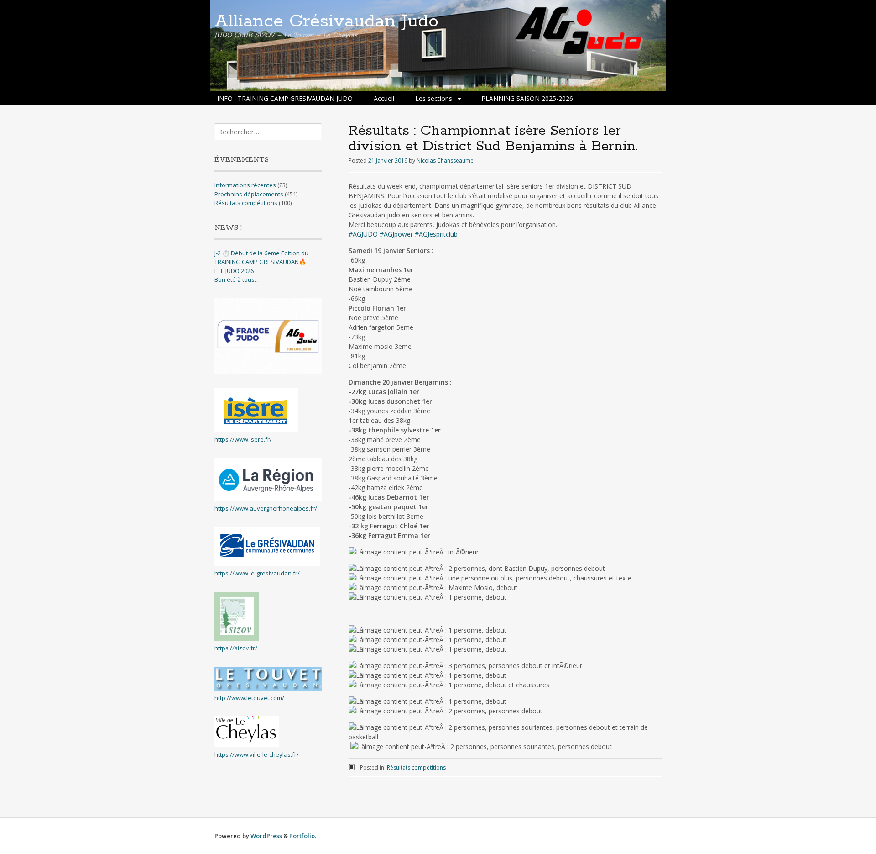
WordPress (266, 836)
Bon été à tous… (237, 279)
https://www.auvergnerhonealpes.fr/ (265, 508)
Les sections (433, 98)
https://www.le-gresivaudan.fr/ (257, 573)
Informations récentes (245, 185)
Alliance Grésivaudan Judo (326, 21)
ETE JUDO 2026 (234, 271)
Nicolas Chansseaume (445, 160)
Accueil (384, 98)
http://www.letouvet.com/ (249, 698)
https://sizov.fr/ (235, 648)
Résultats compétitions (416, 767)
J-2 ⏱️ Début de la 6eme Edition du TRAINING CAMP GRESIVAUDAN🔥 (261, 257)
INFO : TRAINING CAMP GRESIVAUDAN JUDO (285, 98)
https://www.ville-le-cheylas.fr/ (256, 754)
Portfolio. (302, 836)
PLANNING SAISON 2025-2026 (527, 98)
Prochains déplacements (248, 194)
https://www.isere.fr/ (243, 439)
